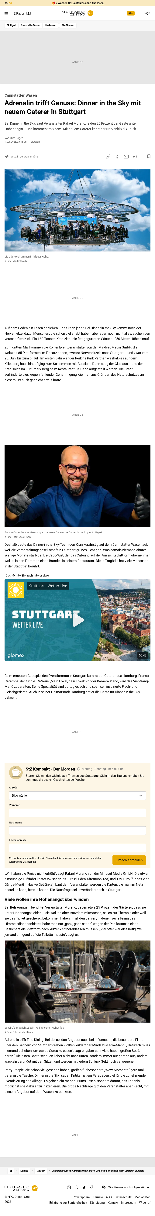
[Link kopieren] (108, 156)
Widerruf (144, 1202)
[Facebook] (92, 1187)
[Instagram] (69, 1187)
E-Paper (19, 13)
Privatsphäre (81, 1197)
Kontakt (113, 1202)
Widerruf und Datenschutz (22, 862)
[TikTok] (84, 1187)
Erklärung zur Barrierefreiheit (68, 1202)
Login (147, 13)
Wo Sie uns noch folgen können (129, 1187)
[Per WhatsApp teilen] (135, 156)
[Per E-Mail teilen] (126, 156)
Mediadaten (142, 1197)
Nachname (15, 822)
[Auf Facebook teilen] (117, 156)
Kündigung (97, 1202)
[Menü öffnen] (6, 13)
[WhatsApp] (77, 1187)
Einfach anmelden (129, 860)
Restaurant (50, 25)
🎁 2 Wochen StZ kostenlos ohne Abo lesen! (78, 3)
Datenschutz (123, 1197)
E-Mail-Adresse (17, 840)
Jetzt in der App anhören (25, 156)
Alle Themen (68, 25)
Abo (130, 13)
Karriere (98, 1197)
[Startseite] (11, 1171)
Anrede (13, 787)
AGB (109, 1197)
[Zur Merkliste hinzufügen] (147, 156)
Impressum (128, 1202)
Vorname (14, 805)
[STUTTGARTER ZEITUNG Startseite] (77, 13)
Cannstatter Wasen (30, 25)
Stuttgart (11, 25)
